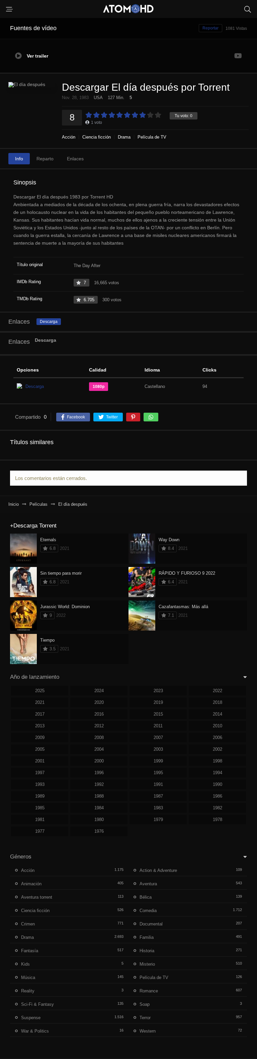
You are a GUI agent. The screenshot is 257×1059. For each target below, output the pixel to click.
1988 (99, 796)
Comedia (148, 910)
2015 (158, 714)
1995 (158, 772)
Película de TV (152, 137)
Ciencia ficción (96, 137)
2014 (217, 714)
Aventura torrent (36, 897)
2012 (99, 725)
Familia (147, 937)
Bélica (146, 897)
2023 (158, 690)
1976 (99, 831)
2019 (158, 702)
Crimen (28, 923)
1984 (99, 807)
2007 (158, 737)
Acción (68, 137)
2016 (99, 714)
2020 (99, 702)
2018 (217, 702)
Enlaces (75, 158)
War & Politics (35, 1031)
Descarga (49, 321)
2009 (40, 737)
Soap (145, 1004)
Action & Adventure (158, 870)
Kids (25, 964)
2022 (217, 690)
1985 (40, 807)
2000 (99, 760)
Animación (31, 883)
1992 (99, 784)
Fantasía (29, 950)
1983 (158, 807)
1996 (99, 772)
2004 (99, 749)
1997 (40, 772)
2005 (40, 749)
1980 (99, 819)
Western (148, 1031)
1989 (40, 796)
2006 (217, 737)
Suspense (30, 1017)
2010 (217, 725)
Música (28, 977)
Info (19, 158)
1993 (40, 784)
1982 (217, 807)
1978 (217, 819)
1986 (217, 796)
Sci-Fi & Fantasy (37, 1004)
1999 (158, 760)
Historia (147, 950)
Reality (27, 990)
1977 (40, 831)
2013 (40, 725)
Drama (124, 137)
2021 (40, 702)
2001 (40, 760)
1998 (217, 760)
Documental (151, 923)
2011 (158, 725)
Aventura (148, 883)
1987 (158, 796)
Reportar (210, 28)
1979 (158, 819)
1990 (217, 784)
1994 (217, 772)
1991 (158, 784)
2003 (158, 749)
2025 (40, 690)
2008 (99, 737)
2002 (217, 749)
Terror (145, 1017)
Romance (149, 990)
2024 (99, 690)
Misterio (147, 964)
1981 (40, 819)
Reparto (45, 158)
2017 (40, 714)
